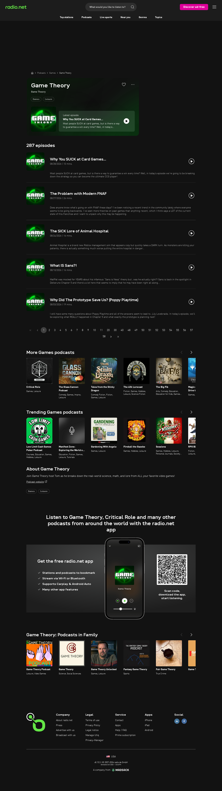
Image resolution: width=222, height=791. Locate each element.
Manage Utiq (92, 735)
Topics (158, 17)
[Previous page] (37, 330)
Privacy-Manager (95, 740)
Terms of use (92, 720)
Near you (125, 17)
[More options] (133, 84)
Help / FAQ (121, 730)
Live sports (106, 17)
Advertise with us (65, 730)
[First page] (30, 330)
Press (59, 725)
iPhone (148, 720)
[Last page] (118, 336)
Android (149, 730)
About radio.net (64, 720)
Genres (143, 17)
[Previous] (181, 351)
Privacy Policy (93, 725)
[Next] (191, 351)
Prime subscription (125, 735)
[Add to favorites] (124, 84)
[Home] (32, 73)
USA (113, 756)
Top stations (66, 17)
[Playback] (126, 121)
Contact (119, 720)
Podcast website (35, 482)
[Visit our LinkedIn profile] (177, 721)
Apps (118, 725)
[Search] (132, 7)
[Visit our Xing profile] (184, 721)
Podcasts (87, 17)
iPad (147, 725)
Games (36, 99)
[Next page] (111, 336)
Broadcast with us (65, 735)
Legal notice (92, 730)
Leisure (48, 99)
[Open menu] (214, 7)
